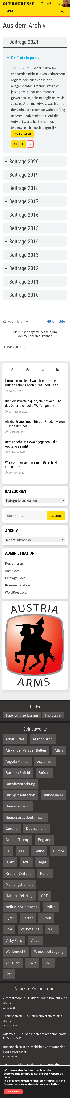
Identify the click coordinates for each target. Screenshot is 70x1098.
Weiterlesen (22, 133)
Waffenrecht (16, 951)
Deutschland (36, 828)
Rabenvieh (10, 1046)
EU (8, 851)
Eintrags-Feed (15, 578)
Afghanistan (42, 739)
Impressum (53, 715)
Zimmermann (13, 998)
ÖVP (48, 962)
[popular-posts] (12, 370)
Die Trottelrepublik (25, 57)
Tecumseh (10, 1016)
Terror (28, 918)
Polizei (51, 907)
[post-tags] (57, 370)
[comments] (42, 370)
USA (9, 929)
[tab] (35, 95)
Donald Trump (17, 839)
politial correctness (21, 907)
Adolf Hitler (15, 739)
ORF (44, 895)
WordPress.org (16, 592)
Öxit (9, 974)
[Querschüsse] (35, 3)
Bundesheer (53, 795)
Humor (58, 851)
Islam (10, 862)
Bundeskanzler (18, 806)
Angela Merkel (17, 761)
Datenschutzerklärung (22, 715)
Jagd (42, 862)
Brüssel (44, 772)
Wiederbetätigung (49, 951)
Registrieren (14, 563)
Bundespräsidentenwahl (25, 817)
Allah (59, 750)
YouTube (13, 962)
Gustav (8, 1034)
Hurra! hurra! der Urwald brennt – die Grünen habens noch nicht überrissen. (32, 383)
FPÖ (22, 851)
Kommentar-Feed (18, 585)
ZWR (32, 962)
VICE (51, 929)
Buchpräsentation (20, 795)
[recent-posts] (27, 370)
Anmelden (58, 321)
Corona (12, 828)
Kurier (45, 873)
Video (35, 940)
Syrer (10, 918)
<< (15, 144)
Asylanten (45, 761)
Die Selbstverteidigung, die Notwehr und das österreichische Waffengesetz (33, 403)
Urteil (46, 918)
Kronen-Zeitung (19, 873)
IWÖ (26, 862)
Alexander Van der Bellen (26, 750)
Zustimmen (13, 1091)
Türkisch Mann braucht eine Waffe (42, 1034)
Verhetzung (30, 929)
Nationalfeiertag (19, 895)
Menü (10, 11)
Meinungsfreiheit (19, 884)
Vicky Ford (14, 940)
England (44, 839)
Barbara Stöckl (18, 772)
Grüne (39, 851)
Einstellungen (20, 1081)
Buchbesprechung (20, 783)
